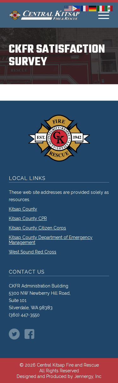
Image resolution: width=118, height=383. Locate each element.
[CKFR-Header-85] (49, 15)
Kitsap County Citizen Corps (37, 227)
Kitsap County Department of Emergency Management (51, 240)
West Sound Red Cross (32, 251)
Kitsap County (23, 209)
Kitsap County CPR (28, 218)
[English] (68, 8)
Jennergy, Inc (87, 376)
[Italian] (101, 8)
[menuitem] (103, 15)
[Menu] (103, 15)
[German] (93, 8)
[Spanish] (109, 8)
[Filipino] (76, 8)
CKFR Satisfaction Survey (57, 56)
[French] (85, 8)
